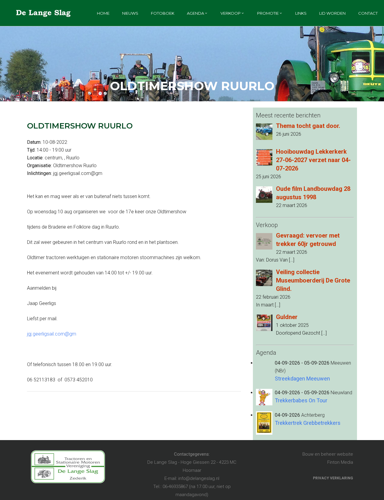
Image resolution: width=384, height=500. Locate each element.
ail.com (57, 334)
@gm (70, 334)
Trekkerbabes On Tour (301, 400)
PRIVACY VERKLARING (333, 478)
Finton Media (340, 462)
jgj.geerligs (38, 334)
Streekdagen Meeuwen (302, 378)
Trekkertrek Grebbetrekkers (307, 423)
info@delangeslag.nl (198, 478)
